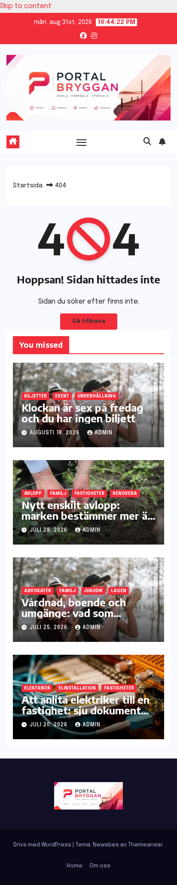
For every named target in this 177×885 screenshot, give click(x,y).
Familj (58, 493)
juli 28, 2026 (49, 530)
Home (74, 866)
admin (104, 433)
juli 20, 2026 (49, 725)
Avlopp (33, 493)
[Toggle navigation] (81, 142)
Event (62, 396)
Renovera (125, 493)
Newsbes (106, 845)
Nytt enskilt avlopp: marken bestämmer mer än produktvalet (87, 515)
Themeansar (145, 845)
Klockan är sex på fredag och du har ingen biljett (82, 412)
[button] (147, 142)
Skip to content (26, 6)
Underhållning (96, 396)
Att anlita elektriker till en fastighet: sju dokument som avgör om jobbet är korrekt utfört (85, 715)
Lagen (118, 591)
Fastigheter (89, 493)
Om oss (99, 866)
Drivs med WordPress (43, 845)
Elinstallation (77, 688)
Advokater (37, 591)
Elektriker (37, 688)
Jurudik (93, 591)
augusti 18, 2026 (55, 433)
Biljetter (35, 396)
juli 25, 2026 (49, 627)
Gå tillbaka (88, 321)
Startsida (28, 185)
